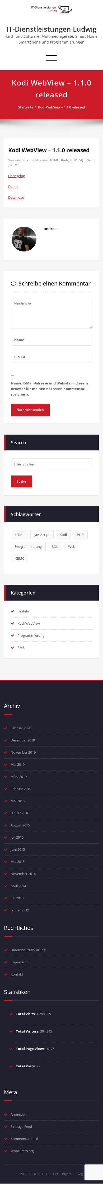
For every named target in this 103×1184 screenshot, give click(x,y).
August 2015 (20, 825)
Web (91, 160)
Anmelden (19, 1114)
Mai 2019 (18, 764)
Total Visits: (26, 1013)
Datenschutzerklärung (28, 950)
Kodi (64, 160)
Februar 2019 (21, 788)
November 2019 (23, 752)
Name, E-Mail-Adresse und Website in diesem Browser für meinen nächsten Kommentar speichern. (49, 389)
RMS (21, 647)
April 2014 (18, 885)
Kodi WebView (28, 623)
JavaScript (42, 534)
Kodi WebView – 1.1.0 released (61, 107)
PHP (73, 160)
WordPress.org (22, 1150)
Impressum (20, 962)
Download (16, 197)
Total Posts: (26, 1066)
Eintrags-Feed (21, 1126)
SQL (82, 160)
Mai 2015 (18, 861)
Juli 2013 (17, 898)
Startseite (25, 107)
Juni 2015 (18, 849)
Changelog (16, 175)
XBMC (15, 165)
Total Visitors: (28, 1031)
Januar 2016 (20, 813)
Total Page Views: (31, 1048)
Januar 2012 (20, 910)
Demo (13, 186)
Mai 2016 (18, 800)
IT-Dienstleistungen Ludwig (51, 29)
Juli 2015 (17, 837)
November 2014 (23, 873)
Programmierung (28, 546)
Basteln (23, 611)
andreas (21, 160)
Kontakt (17, 974)
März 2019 (19, 776)
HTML (54, 160)
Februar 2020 (21, 728)
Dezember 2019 (23, 740)
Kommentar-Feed (24, 1138)
